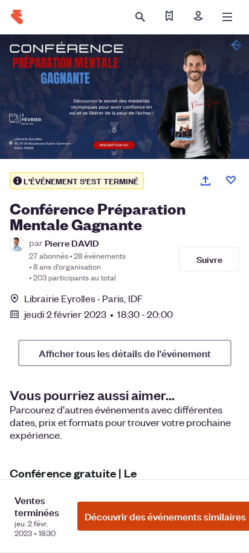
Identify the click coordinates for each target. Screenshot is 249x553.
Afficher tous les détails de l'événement (125, 353)
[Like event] (230, 180)
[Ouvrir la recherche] (140, 16)
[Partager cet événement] (205, 181)
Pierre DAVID (72, 242)
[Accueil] (17, 17)
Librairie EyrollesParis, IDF (83, 298)
